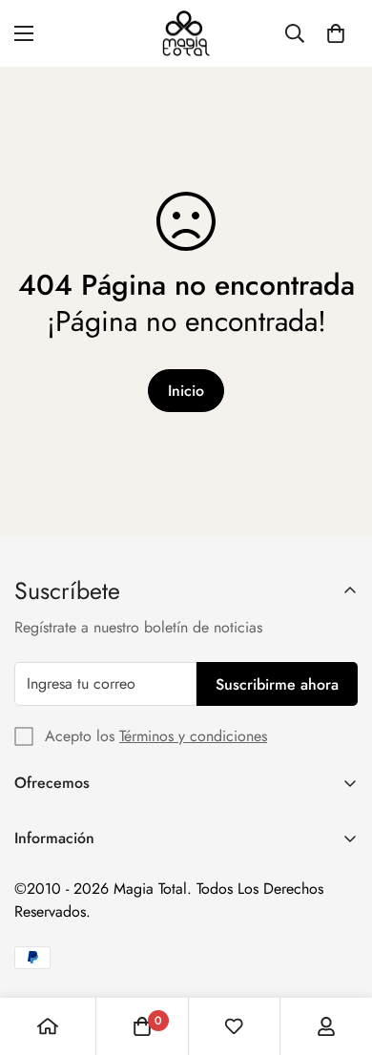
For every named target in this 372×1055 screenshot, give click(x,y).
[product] (47, 1026)
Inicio (186, 391)
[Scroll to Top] (338, 954)
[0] (336, 33)
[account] (326, 1026)
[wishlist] (233, 1026)
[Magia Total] (186, 33)
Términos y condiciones (193, 736)
